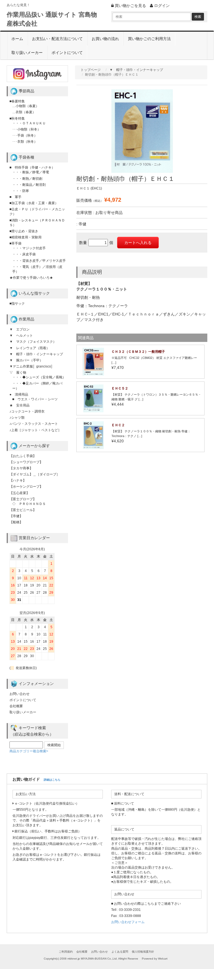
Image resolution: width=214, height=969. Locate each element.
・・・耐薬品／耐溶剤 (29, 185)
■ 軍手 (15, 197)
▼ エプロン (19, 329)
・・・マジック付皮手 (29, 248)
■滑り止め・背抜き (23, 231)
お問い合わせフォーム (128, 922)
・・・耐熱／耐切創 (27, 179)
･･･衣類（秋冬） (24, 142)
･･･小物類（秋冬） (26, 129)
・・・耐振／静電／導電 (30, 172)
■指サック (17, 303)
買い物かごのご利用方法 (149, 38)
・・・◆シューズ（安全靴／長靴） (39, 377)
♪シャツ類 (17, 418)
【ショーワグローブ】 (26, 462)
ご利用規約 (66, 951)
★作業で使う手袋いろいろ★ (31, 278)
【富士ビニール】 (22, 510)
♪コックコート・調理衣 (27, 411)
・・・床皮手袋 (24, 254)
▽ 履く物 (17, 372)
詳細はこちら (52, 779)
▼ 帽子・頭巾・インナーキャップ (136, 70)
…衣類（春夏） (24, 112)
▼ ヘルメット (21, 335)
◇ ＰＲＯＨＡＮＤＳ (29, 504)
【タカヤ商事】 (21, 468)
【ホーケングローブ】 (26, 487)
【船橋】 (16, 522)
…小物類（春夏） (25, 106)
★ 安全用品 (19, 405)
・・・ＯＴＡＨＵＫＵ (29, 123)
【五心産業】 (19, 493)
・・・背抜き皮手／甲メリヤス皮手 (39, 261)
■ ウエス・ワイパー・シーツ (35, 399)
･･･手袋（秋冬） (24, 135)
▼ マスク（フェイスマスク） (32, 342)
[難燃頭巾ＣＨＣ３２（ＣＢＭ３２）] (93, 361)
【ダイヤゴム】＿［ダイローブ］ (34, 474)
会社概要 (16, 706)
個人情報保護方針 (143, 951)
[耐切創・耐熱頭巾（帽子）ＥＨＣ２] (93, 435)
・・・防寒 (20, 191)
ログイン (161, 5)
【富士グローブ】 (22, 499)
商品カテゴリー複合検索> (28, 751)
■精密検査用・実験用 (25, 237)
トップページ (91, 70)
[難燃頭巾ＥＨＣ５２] (93, 398)
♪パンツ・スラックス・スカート (33, 424)
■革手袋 (15, 243)
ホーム (17, 38)
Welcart (162, 958)
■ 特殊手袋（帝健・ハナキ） (32, 167)
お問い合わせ (19, 694)
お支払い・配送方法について (57, 38)
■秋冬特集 (17, 118)
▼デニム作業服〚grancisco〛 (31, 366)
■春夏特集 (17, 101)
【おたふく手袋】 (22, 456)
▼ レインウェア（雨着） (29, 348)
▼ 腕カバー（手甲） (26, 360)
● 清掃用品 (18, 394)
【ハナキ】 (17, 480)
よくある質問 (119, 951)
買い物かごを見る (130, 5)
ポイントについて (67, 52)
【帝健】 (16, 516)
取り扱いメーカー (27, 52)
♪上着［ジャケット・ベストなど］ (35, 430)
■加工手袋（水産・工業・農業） (33, 203)
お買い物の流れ (105, 38)
